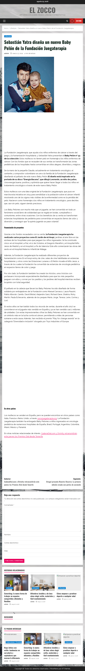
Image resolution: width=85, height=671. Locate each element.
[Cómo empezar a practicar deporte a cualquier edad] (69, 583)
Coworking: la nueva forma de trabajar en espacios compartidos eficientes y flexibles (15, 597)
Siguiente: (63, 481)
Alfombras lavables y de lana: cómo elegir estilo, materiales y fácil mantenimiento (42, 596)
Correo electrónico (11, 543)
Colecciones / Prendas (14, 642)
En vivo (78, 21)
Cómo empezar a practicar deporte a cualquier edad (67, 594)
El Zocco (42, 10)
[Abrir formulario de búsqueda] (67, 21)
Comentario (9, 505)
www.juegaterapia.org (47, 418)
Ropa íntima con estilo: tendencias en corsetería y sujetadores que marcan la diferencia (12, 652)
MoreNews (54, 669)
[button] (4, 21)
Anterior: (21, 481)
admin (6, 53)
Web (6, 551)
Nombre (7, 535)
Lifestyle (8, 36)
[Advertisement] (42, 130)
